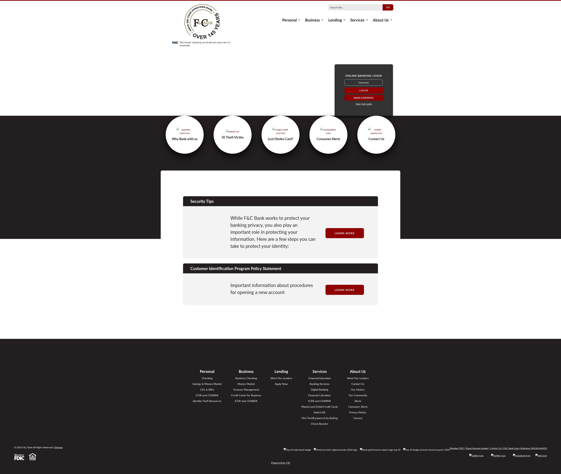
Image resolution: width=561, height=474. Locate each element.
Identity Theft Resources (207, 401)
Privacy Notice (357, 412)
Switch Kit (319, 412)
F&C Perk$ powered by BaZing (320, 418)
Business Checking (246, 378)
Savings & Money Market (207, 384)
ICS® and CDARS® (207, 395)
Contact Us (357, 384)
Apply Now (281, 384)
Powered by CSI (280, 463)
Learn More (345, 233)
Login (363, 90)
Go (388, 7)
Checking (207, 378)
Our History (358, 389)
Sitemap (58, 447)
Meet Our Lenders (281, 378)
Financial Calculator (319, 395)
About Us (381, 20)
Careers (357, 418)
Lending (335, 20)
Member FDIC (457, 448)
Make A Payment (364, 97)
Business (312, 20)
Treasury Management (246, 389)
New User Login (364, 103)
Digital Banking (319, 389)
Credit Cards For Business (246, 395)
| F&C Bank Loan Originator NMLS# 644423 (524, 448)
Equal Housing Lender (477, 448)
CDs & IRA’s (207, 389)
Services (357, 20)
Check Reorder (319, 423)
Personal (289, 20)
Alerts (357, 401)
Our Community (358, 395)
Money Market (246, 384)
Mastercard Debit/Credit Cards (319, 406)
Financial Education (319, 378)
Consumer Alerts (358, 406)
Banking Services (319, 384)
